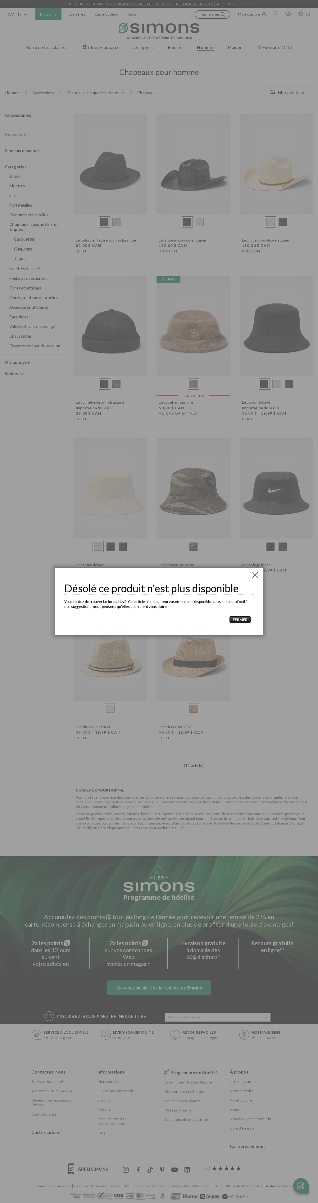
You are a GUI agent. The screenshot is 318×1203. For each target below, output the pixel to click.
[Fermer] (255, 575)
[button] (238, 619)
